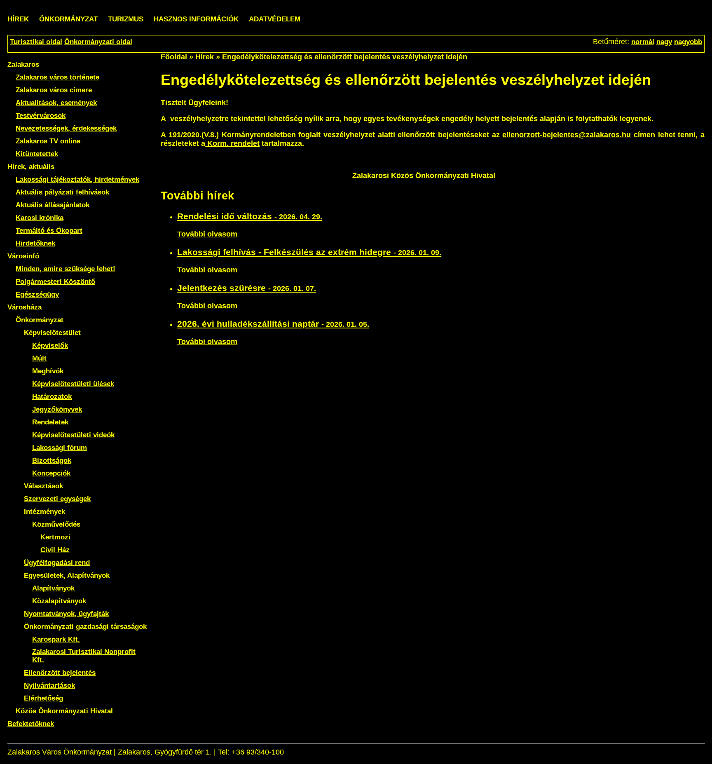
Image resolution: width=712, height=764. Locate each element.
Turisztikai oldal (36, 42)
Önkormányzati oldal (98, 42)
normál (642, 42)
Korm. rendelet (232, 143)
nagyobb (688, 42)
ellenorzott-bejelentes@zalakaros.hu (566, 135)
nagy (664, 42)
